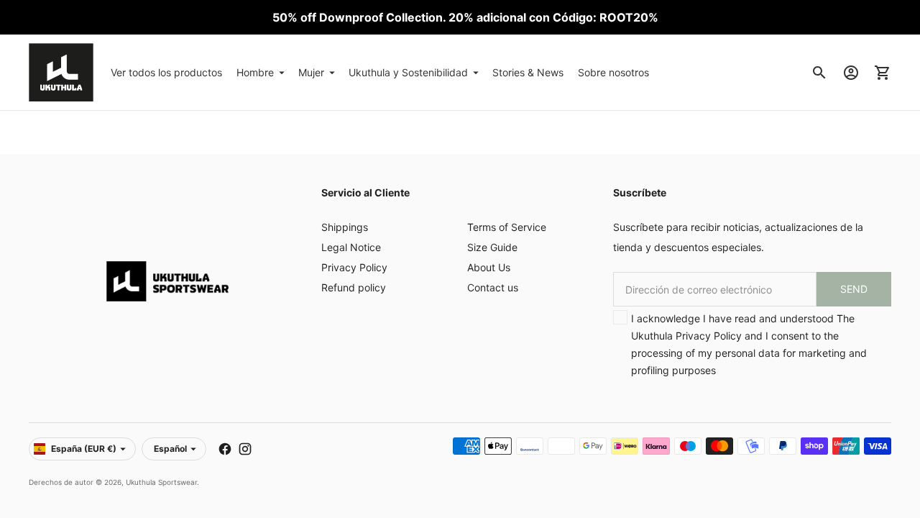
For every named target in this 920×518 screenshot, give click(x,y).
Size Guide (492, 247)
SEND (854, 289)
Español (170, 448)
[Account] (851, 72)
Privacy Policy (354, 267)
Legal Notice (351, 247)
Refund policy (353, 287)
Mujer (311, 72)
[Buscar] (819, 72)
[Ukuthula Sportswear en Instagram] (245, 449)
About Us (488, 267)
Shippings (344, 227)
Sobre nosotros (613, 72)
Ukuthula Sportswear (161, 482)
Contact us (492, 287)
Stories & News (528, 72)
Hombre (255, 72)
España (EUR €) (83, 448)
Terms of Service (506, 227)
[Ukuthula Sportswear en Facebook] (225, 449)
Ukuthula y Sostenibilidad (408, 72)
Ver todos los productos (166, 72)
